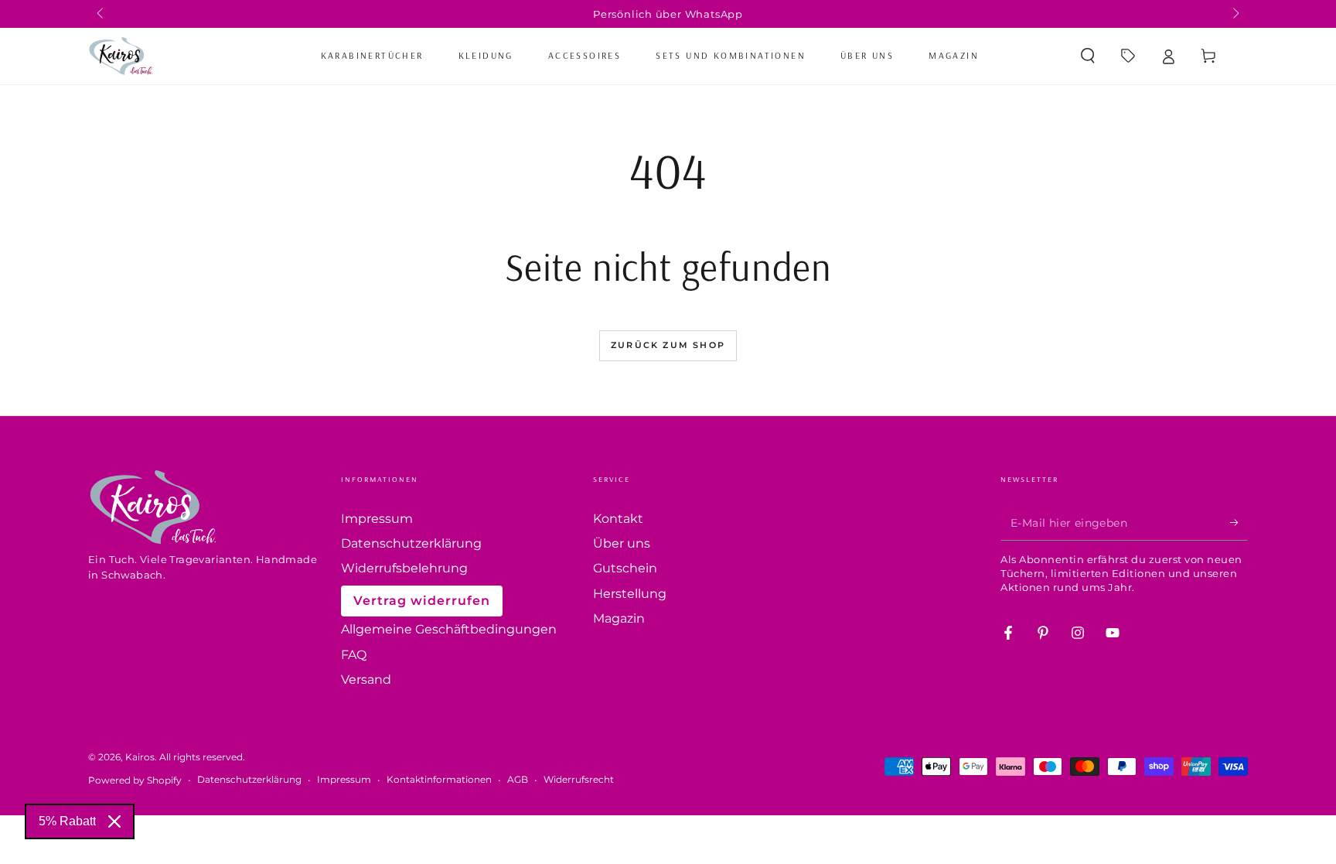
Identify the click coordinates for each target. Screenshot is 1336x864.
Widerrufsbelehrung (404, 568)
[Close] (114, 821)
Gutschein (625, 568)
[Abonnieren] (1239, 523)
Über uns (621, 543)
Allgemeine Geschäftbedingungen (449, 629)
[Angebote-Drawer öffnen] (1128, 56)
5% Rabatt (67, 821)
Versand (366, 679)
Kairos (140, 757)
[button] (1088, 56)
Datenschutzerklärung (411, 543)
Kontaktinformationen (439, 779)
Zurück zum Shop (668, 345)
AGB (517, 779)
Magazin (619, 618)
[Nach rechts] (1235, 14)
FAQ (353, 654)
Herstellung (629, 593)
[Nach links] (101, 14)
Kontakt (618, 518)
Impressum (377, 518)
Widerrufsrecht (579, 779)
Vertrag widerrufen (421, 600)
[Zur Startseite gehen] (120, 56)
